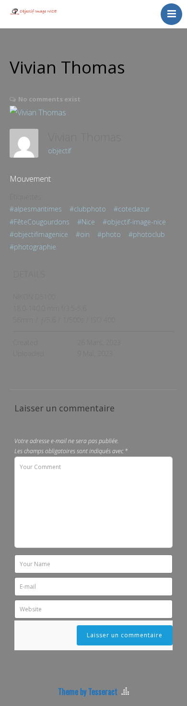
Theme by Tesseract (87, 691)
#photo (109, 234)
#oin (83, 234)
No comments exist (49, 99)
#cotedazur (132, 208)
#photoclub (147, 234)
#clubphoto (88, 208)
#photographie (33, 246)
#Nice (86, 221)
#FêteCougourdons (40, 221)
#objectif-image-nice (134, 221)
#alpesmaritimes (36, 208)
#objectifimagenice (39, 234)
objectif (59, 150)
